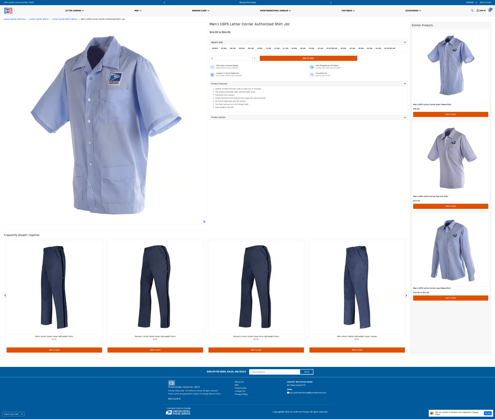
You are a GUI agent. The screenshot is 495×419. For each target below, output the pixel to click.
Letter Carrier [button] (73, 10)
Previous (164, 2)
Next (330, 2)
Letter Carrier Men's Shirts (64, 19)
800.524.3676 (485, 2)
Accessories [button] (411, 10)
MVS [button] (136, 10)
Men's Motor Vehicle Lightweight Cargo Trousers (357, 336)
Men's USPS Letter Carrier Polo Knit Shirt (430, 196)
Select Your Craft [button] (11, 414)
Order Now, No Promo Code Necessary (247, 2)
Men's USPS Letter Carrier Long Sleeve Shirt (432, 288)
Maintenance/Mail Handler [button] (274, 10)
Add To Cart (308, 58)
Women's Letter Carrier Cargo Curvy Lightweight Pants (256, 336)
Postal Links (240, 388)
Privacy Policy (241, 394)
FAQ (237, 384)
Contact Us (240, 391)
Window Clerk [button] (199, 10)
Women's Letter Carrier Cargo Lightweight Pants (155, 336)
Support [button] (470, 2)
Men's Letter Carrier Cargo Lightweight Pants (54, 336)
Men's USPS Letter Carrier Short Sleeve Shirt (432, 104)
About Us (239, 381)
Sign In (482, 10)
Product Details (218, 117)
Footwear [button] (347, 10)
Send (306, 371)
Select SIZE (217, 42)
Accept (488, 413)
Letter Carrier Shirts (38, 19)
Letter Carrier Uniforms (15, 19)
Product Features (219, 83)
